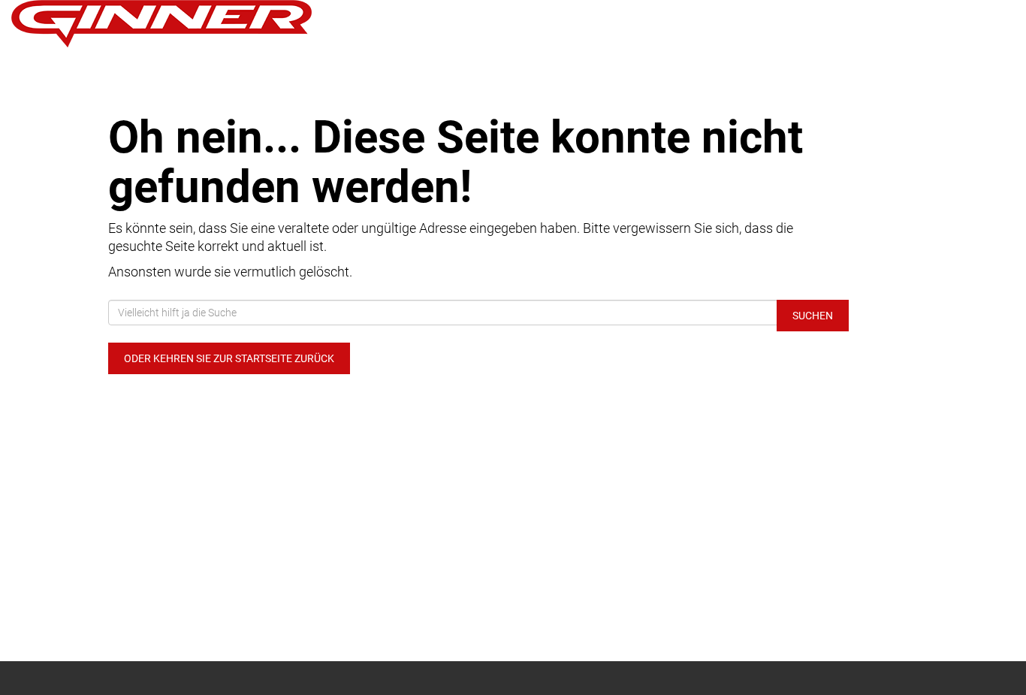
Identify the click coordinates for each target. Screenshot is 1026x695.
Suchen (812, 316)
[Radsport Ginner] (213, 23)
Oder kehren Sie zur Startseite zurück (229, 358)
